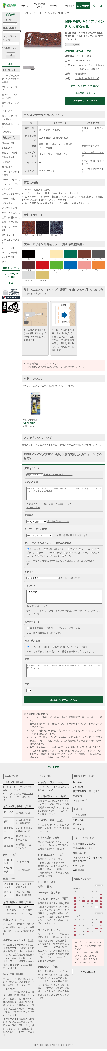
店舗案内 (77, 782)
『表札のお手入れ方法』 (70, 445)
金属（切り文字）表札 (11, 228)
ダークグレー (45, 552)
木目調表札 (7, 162)
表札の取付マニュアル (84, 844)
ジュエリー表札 (9, 252)
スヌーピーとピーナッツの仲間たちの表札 (11, 78)
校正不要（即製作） (80, 647)
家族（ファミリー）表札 (9, 117)
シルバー (56, 556)
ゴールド (68, 556)
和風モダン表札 (9, 152)
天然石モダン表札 (11, 194)
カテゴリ (25, 5)
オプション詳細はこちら (67, 628)
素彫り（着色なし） (56, 549)
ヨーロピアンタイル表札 (11, 173)
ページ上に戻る (88, 971)
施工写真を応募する (85, 93)
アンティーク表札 (11, 184)
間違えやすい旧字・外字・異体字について (87, 859)
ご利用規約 (78, 787)
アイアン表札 (8, 248)
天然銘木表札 (8, 157)
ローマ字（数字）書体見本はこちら (70, 535)
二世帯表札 (7, 111)
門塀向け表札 (8, 143)
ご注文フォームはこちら (85, 101)
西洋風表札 (7, 167)
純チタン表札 (8, 235)
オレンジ (44, 556)
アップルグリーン (80, 552)
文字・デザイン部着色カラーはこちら (45, 561)
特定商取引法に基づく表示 (86, 791)
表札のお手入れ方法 (83, 848)
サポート (54, 5)
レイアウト (29, 585)
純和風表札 (7, 148)
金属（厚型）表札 (11, 222)
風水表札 (6, 132)
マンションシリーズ (11, 88)
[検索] (94, 5)
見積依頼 (77, 824)
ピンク (32, 556)
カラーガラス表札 (11, 213)
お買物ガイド (68, 5)
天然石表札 (50, 13)
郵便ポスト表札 (11, 268)
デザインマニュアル (39, 5)
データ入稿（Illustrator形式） (85, 85)
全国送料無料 (82, 73)
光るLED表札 (8, 257)
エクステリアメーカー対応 (11, 96)
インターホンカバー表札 (11, 275)
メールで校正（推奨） (40, 647)
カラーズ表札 (8, 198)
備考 (26, 659)
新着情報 (77, 796)
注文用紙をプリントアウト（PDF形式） (18, 796)
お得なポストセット (11, 125)
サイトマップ (79, 800)
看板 (10, 283)
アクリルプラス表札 (11, 241)
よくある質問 (79, 815)
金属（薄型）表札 (11, 217)
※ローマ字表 (33, 507)
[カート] (100, 5)
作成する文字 (31, 482)
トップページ (28, 13)
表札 (40, 13)
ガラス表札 (7, 203)
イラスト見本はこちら (71, 578)
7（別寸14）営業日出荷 (87, 78)
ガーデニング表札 (11, 179)
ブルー (96, 552)
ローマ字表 (78, 865)
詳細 (19, 782)
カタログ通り (36, 549)
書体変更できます (90, 146)
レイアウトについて (37, 606)
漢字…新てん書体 (48, 144)
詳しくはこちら (13, 790)
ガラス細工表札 (9, 208)
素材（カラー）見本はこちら (57, 474)
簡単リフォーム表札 (11, 105)
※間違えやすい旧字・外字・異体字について (48, 504)
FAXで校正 (60, 647)
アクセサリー (8, 262)
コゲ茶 (59, 552)
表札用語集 (78, 870)
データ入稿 (78, 829)
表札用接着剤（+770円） (42, 628)
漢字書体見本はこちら (58, 521)
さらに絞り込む (9, 48)
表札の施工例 (79, 853)
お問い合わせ (83, 5)
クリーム (85, 549)
